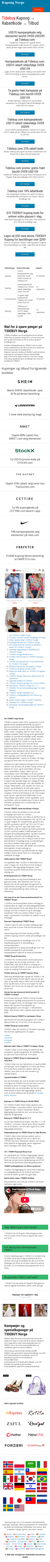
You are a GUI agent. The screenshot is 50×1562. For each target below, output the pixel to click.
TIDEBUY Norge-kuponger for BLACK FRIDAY (27, 683)
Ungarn (40, 1546)
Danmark (29, 1546)
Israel (10, 1546)
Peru (33, 1541)
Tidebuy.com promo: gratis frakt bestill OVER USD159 (25, 169)
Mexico (31, 1539)
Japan (7, 1544)
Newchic (13, 1095)
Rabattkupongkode (36, 1548)
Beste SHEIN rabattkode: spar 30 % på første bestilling (25, 392)
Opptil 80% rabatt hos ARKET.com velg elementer (25, 437)
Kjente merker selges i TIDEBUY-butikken (25, 700)
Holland (10, 1536)
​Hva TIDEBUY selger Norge (20, 635)
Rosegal (40, 1093)
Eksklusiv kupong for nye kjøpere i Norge (25, 666)
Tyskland (42, 1534)
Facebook (8, 1038)
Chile (40, 1539)
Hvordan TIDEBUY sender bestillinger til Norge (27, 637)
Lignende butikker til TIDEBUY (21, 681)
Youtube (7, 1042)
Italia (42, 1536)
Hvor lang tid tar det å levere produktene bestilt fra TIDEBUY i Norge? (25, 646)
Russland (21, 1548)
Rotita (6, 1095)
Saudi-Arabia (41, 1544)
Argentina (23, 1541)
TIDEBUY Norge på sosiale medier (22, 669)
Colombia (12, 1541)
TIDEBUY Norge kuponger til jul (21, 693)
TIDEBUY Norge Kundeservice (21, 654)
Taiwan (29, 1544)
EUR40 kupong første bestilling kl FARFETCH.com (25, 557)
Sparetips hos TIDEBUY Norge (21, 702)
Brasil (41, 1541)
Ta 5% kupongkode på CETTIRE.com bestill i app (25, 509)
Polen (31, 1534)
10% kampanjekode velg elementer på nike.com (25, 533)
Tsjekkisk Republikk (17, 1539)
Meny (39, 10)
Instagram (8, 1040)
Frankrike (32, 1536)
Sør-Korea (18, 1544)
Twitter (7, 1035)
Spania (9, 1534)
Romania (21, 1536)
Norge (19, 1546)
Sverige (11, 1548)
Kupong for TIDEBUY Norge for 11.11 (24, 685)
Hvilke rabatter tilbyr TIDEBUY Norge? (24, 640)
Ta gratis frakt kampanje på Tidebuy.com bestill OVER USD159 (25, 94)
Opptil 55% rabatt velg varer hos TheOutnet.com (25, 485)
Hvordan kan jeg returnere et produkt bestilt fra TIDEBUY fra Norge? (26, 662)
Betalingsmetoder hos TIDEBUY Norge (24, 642)
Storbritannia (20, 1534)
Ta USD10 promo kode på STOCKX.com (25, 461)
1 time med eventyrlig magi (25, 414)
